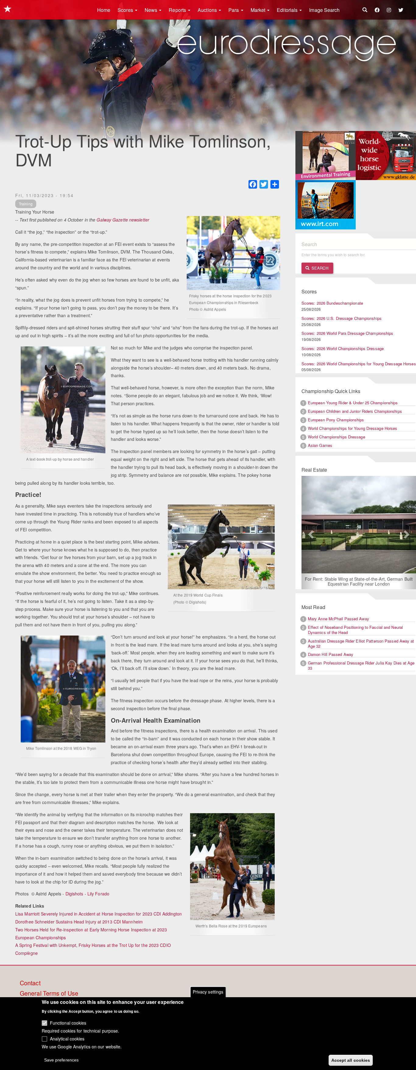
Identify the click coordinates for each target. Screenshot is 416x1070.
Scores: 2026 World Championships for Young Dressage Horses (358, 364)
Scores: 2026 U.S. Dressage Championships (341, 318)
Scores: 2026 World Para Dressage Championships (347, 333)
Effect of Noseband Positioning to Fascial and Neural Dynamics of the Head (355, 629)
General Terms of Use (49, 993)
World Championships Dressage (336, 437)
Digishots (74, 894)
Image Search (324, 9)
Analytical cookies (67, 1038)
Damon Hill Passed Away (330, 654)
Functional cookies (68, 1023)
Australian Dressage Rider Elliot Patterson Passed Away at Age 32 (361, 643)
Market (259, 9)
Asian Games (320, 445)
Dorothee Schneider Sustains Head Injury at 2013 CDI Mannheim (79, 922)
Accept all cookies (350, 1060)
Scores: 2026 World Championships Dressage (342, 348)
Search (319, 268)
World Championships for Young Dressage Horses (352, 428)
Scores (126, 9)
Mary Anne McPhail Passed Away (338, 619)
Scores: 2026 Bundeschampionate (332, 303)
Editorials (288, 9)
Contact (30, 983)
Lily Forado (98, 894)
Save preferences (61, 1059)
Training (26, 203)
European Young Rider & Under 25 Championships (353, 403)
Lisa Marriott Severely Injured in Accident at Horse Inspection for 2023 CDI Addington (98, 914)
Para (234, 9)
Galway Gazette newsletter (123, 220)
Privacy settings (208, 992)
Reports (178, 9)
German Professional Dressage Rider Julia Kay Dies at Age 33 (361, 665)
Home (103, 9)
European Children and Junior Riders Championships (355, 411)
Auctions (208, 9)
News (152, 9)
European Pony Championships (336, 420)
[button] (310, 532)
